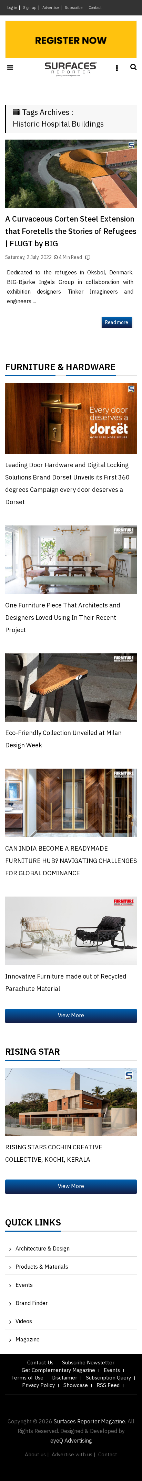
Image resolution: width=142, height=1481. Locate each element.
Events (24, 1285)
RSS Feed (108, 1385)
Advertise (50, 8)
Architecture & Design (43, 1249)
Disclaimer (64, 1378)
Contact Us (40, 1363)
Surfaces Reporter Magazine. (90, 1421)
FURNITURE (30, 369)
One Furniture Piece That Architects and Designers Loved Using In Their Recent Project (62, 618)
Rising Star (32, 1053)
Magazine (28, 1339)
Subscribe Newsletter (88, 1363)
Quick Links (33, 1224)
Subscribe (74, 8)
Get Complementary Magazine (58, 1370)
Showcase (75, 1385)
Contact (95, 8)
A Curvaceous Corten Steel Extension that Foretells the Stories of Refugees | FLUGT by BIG (70, 231)
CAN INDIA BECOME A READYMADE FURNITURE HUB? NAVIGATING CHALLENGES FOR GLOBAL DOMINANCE (71, 861)
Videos (24, 1321)
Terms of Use (27, 1378)
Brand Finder (32, 1303)
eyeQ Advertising (71, 1441)
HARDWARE (91, 369)
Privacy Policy (38, 1385)
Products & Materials (42, 1267)
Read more (116, 323)
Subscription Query (108, 1378)
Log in (12, 8)
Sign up (30, 8)
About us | (37, 1454)
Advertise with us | (73, 1454)
